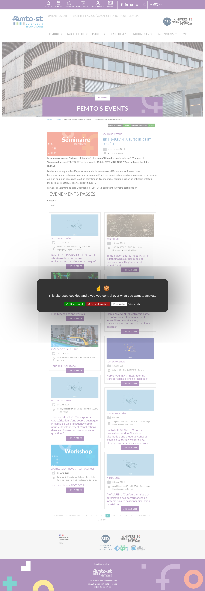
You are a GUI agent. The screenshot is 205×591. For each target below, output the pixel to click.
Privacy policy (135, 304)
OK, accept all (75, 304)
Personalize (119, 304)
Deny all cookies (99, 304)
